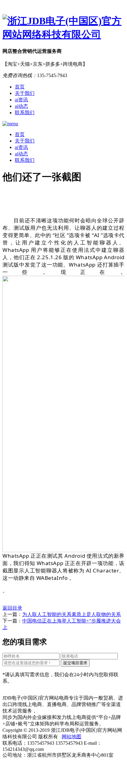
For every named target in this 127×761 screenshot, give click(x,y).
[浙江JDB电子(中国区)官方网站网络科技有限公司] (63, 27)
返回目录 (12, 608)
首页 (20, 86)
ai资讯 (21, 99)
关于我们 (25, 93)
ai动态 (21, 106)
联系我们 (25, 112)
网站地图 (71, 736)
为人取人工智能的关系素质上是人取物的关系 (71, 614)
